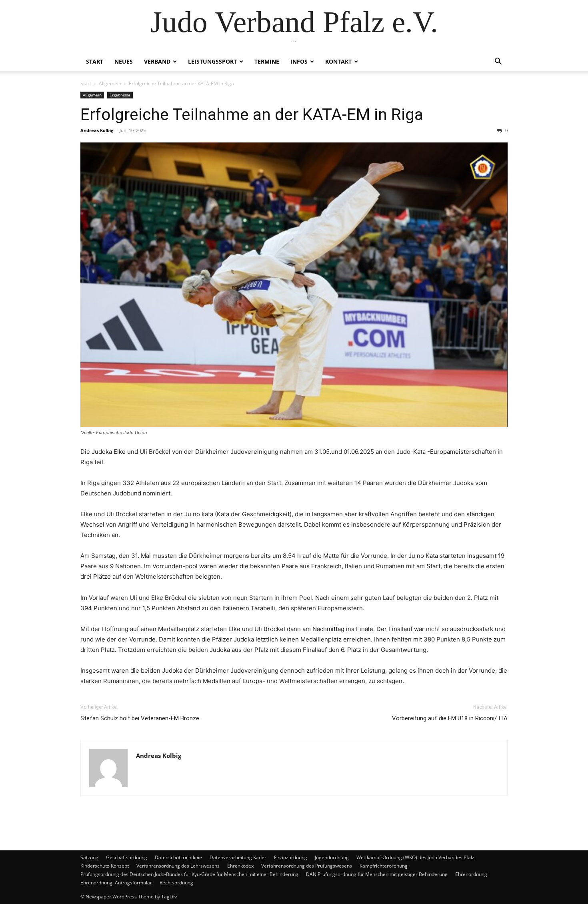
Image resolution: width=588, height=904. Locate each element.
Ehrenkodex (240, 865)
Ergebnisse (120, 95)
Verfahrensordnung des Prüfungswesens (306, 865)
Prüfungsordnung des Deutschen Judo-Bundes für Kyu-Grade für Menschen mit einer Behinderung (189, 874)
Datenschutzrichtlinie (178, 857)
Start (94, 61)
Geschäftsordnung (126, 857)
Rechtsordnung (176, 882)
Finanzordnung (290, 857)
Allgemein (110, 83)
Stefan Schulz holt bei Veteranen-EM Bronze (139, 718)
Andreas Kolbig (96, 130)
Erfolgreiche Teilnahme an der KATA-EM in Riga (251, 114)
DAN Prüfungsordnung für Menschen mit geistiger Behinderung (377, 874)
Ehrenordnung (471, 874)
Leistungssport (212, 61)
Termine (266, 61)
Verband (157, 61)
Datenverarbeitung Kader (238, 857)
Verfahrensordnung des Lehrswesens (178, 865)
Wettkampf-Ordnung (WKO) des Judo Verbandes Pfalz (415, 857)
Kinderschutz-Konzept (104, 865)
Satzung (89, 857)
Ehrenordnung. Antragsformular (116, 882)
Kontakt (338, 61)
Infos (299, 61)
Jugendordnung (332, 857)
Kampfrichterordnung (384, 865)
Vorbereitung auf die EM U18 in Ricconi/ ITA (450, 718)
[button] (498, 62)
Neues (123, 61)
